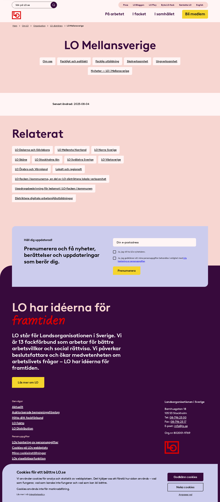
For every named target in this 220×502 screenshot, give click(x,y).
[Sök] (54, 5)
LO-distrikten (56, 26)
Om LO (25, 26)
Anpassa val (185, 494)
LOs (185, 258)
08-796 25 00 (178, 417)
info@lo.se (181, 426)
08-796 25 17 (178, 421)
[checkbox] (114, 251)
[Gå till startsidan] (16, 15)
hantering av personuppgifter (131, 261)
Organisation (39, 26)
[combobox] (34, 5)
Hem (15, 26)
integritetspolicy (36, 494)
